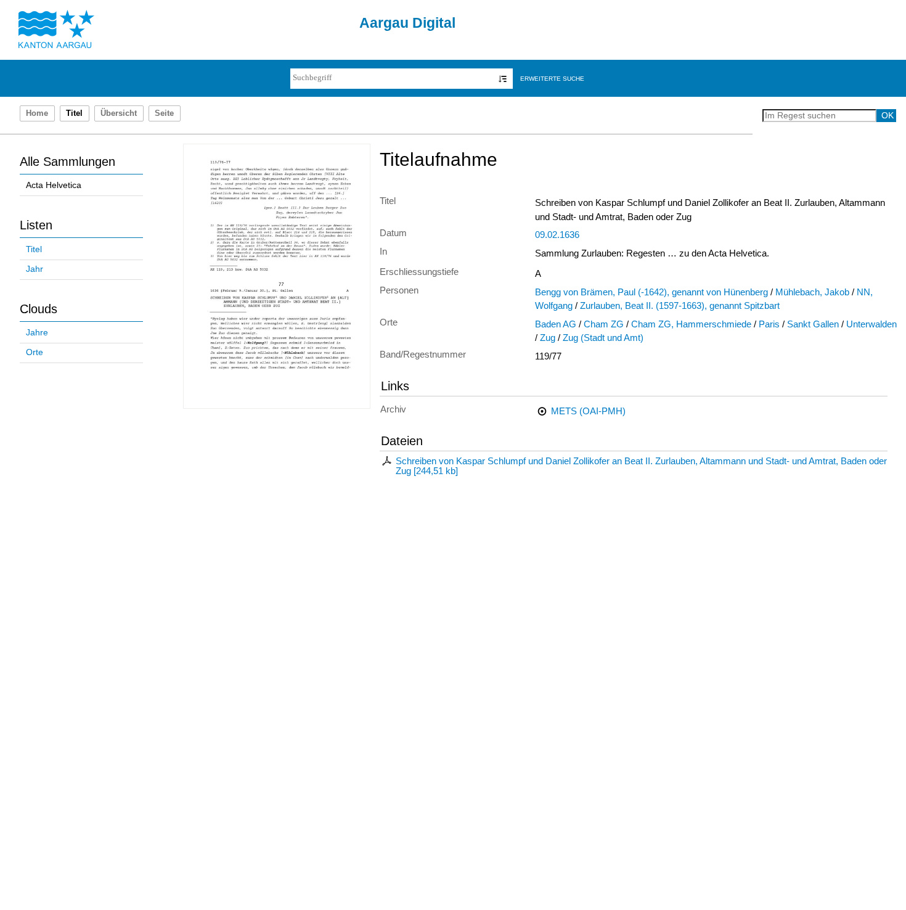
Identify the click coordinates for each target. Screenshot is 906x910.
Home (37, 113)
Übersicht (118, 113)
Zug (547, 338)
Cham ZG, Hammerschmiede (691, 324)
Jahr (34, 269)
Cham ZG (604, 324)
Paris (769, 324)
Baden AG (555, 324)
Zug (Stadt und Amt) (603, 338)
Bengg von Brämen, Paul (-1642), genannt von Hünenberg (651, 292)
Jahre (37, 332)
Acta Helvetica (53, 185)
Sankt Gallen (813, 324)
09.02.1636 (557, 235)
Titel (34, 249)
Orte (34, 352)
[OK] (502, 78)
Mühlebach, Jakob (812, 292)
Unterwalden (871, 324)
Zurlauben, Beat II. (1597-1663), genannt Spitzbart (680, 306)
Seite (164, 113)
